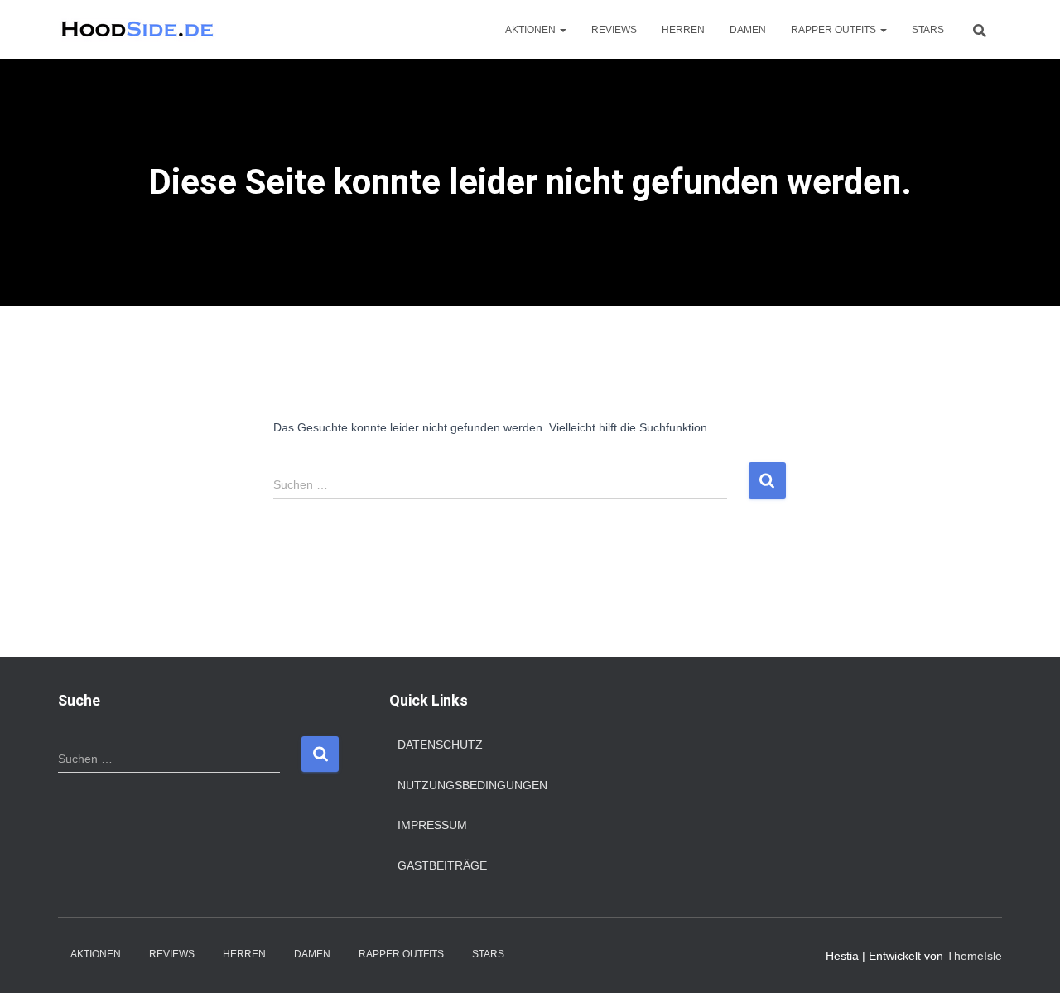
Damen (748, 30)
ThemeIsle (974, 955)
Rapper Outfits (835, 30)
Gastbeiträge (442, 865)
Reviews (614, 30)
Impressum (432, 825)
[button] (562, 30)
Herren (683, 30)
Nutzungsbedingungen (472, 785)
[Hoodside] (138, 29)
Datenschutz (440, 744)
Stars (928, 30)
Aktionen (531, 30)
